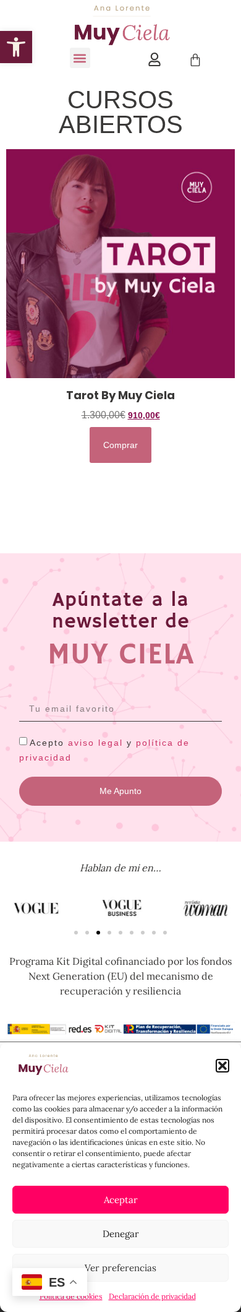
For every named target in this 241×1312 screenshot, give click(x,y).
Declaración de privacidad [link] (152, 1296)
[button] (222, 1066)
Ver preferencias (120, 1268)
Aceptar (121, 1200)
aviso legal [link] (95, 742)
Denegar (121, 1234)
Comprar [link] (120, 445)
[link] (16, 47)
